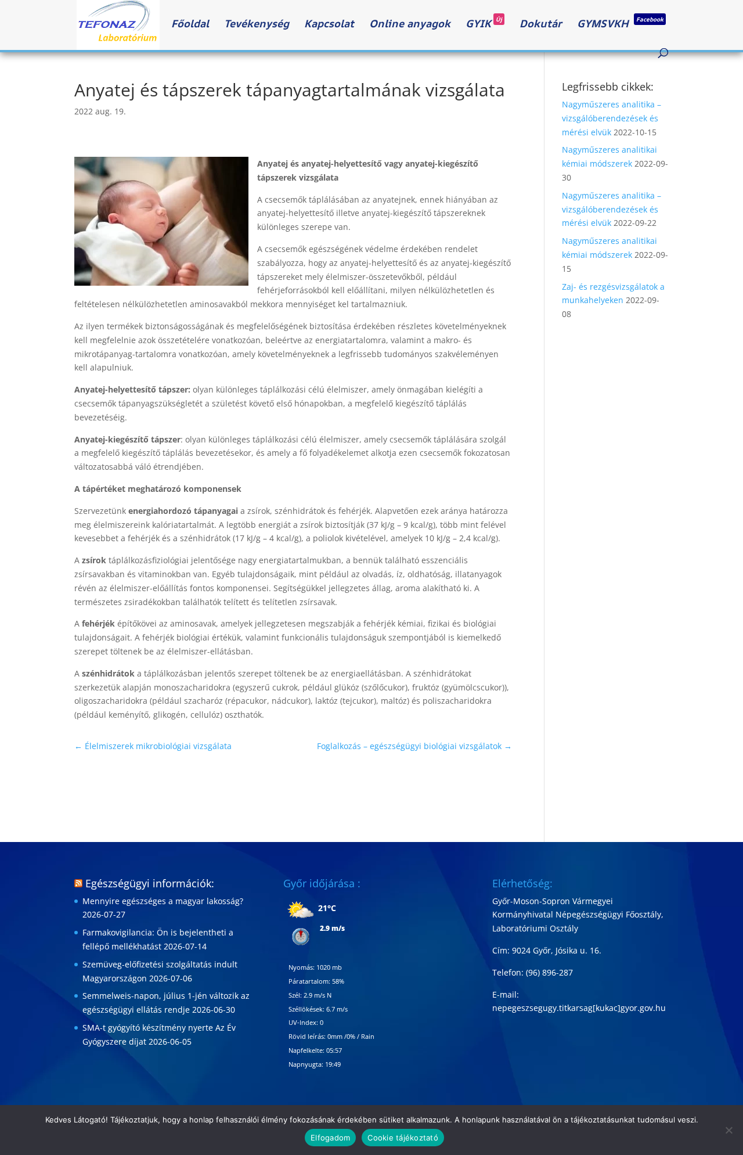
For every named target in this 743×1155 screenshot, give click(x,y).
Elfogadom (330, 1137)
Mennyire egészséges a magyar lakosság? (162, 900)
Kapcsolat (329, 24)
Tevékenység (256, 24)
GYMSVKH (620, 24)
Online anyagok (409, 24)
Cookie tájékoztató (402, 1137)
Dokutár (541, 24)
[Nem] (728, 1130)
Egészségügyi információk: (149, 883)
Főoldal (190, 24)
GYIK (484, 24)
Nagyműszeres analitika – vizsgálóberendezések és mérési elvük (611, 118)
